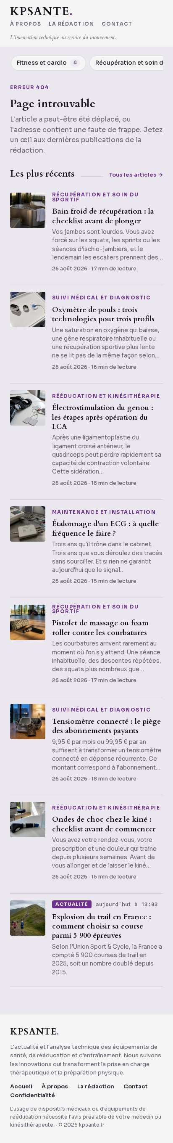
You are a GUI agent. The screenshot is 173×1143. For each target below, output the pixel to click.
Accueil (21, 1086)
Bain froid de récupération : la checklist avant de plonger (103, 215)
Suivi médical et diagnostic (101, 298)
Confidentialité (32, 1095)
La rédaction (71, 24)
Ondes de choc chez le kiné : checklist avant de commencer (103, 824)
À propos (25, 24)
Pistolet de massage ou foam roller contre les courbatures (100, 627)
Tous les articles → (136, 174)
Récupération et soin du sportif (95, 197)
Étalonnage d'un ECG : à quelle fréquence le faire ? (105, 528)
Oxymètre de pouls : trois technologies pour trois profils (103, 314)
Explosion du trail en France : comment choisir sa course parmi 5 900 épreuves (101, 926)
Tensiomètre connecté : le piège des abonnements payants (106, 726)
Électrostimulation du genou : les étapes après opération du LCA (102, 417)
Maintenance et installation (104, 512)
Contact (117, 24)
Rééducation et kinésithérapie (106, 396)
